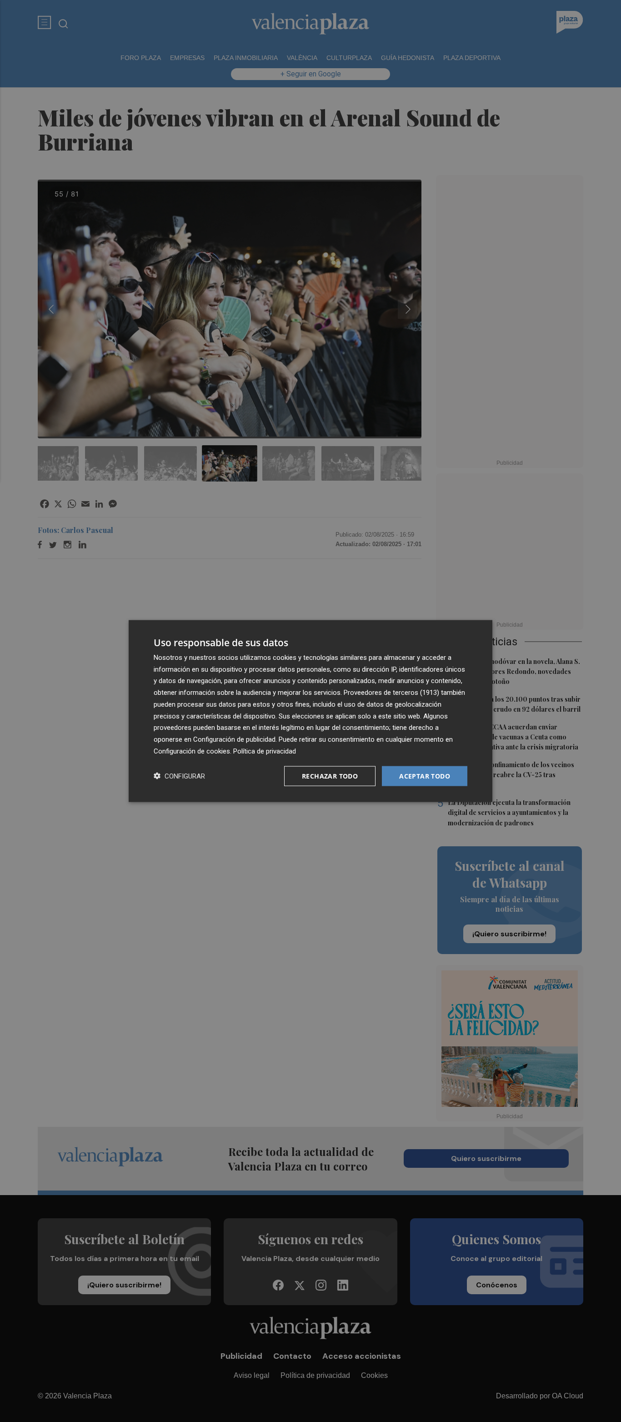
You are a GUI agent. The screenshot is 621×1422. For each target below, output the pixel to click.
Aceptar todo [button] (424, 775)
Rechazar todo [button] (330, 775)
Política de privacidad (264, 751)
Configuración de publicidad (234, 739)
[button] (179, 776)
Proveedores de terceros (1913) (391, 692)
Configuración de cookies (192, 751)
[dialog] (310, 711)
